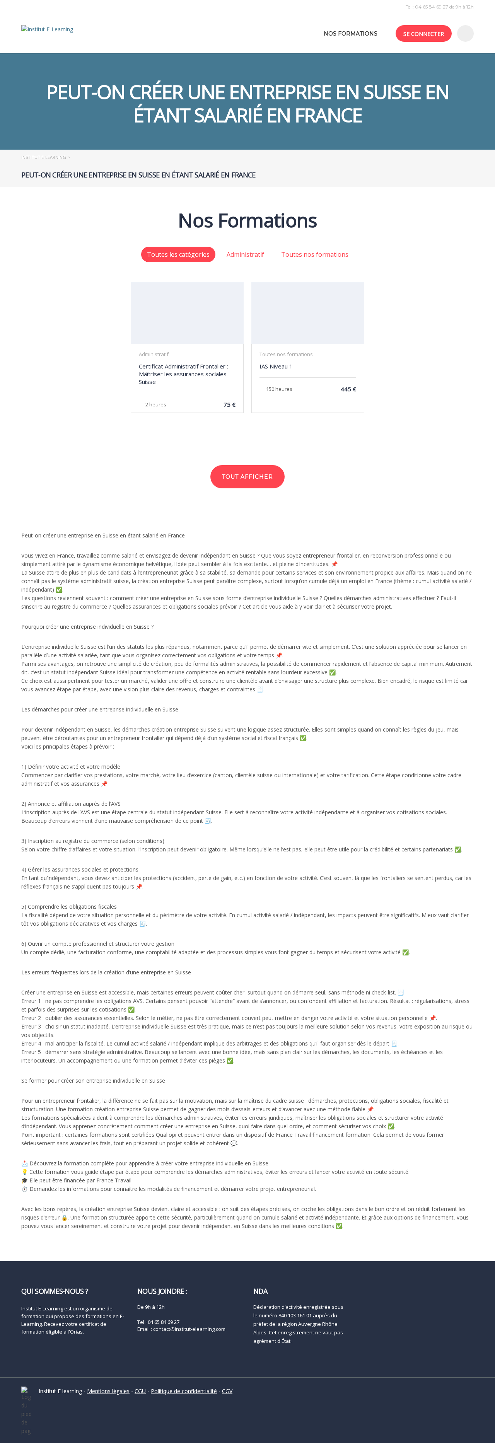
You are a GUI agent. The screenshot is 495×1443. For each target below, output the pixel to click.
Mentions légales (108, 1391)
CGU (140, 1391)
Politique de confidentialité (184, 1391)
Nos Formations (350, 33)
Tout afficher (247, 476)
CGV (227, 1391)
